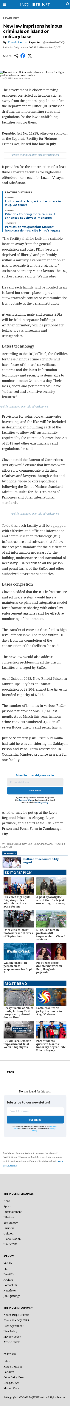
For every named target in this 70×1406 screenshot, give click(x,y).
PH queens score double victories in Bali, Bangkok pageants (49, 967)
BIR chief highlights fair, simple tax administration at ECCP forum (17, 901)
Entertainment (13, 1212)
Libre (7, 1361)
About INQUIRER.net (16, 1315)
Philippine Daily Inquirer (15, 47)
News (7, 1201)
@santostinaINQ (54, 42)
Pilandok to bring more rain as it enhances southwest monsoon (30, 216)
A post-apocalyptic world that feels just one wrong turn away (50, 900)
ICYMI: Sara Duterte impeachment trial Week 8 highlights (17, 1044)
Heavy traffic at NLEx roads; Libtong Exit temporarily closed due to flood (18, 1012)
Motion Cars (11, 1388)
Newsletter (10, 1290)
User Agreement (14, 1326)
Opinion (8, 1233)
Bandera (9, 1372)
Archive (8, 1279)
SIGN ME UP (35, 790)
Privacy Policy (41, 802)
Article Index (12, 1342)
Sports (8, 1206)
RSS (6, 1269)
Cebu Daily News (14, 1377)
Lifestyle (9, 1217)
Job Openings (12, 1296)
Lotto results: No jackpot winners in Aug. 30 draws (33, 203)
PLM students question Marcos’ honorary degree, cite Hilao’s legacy (32, 228)
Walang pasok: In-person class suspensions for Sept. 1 (18, 967)
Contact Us (10, 1285)
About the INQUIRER (16, 1320)
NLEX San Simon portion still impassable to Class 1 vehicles (51, 934)
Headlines (11, 18)
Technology (11, 1222)
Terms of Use (25, 800)
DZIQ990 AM (11, 1383)
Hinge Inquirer (13, 1366)
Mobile (8, 1263)
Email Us (9, 1274)
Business (9, 1228)
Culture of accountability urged (41, 860)
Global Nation (12, 1239)
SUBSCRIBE (35, 1119)
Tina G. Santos (17, 42)
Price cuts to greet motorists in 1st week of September (18, 933)
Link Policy (10, 1331)
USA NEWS (11, 1244)
